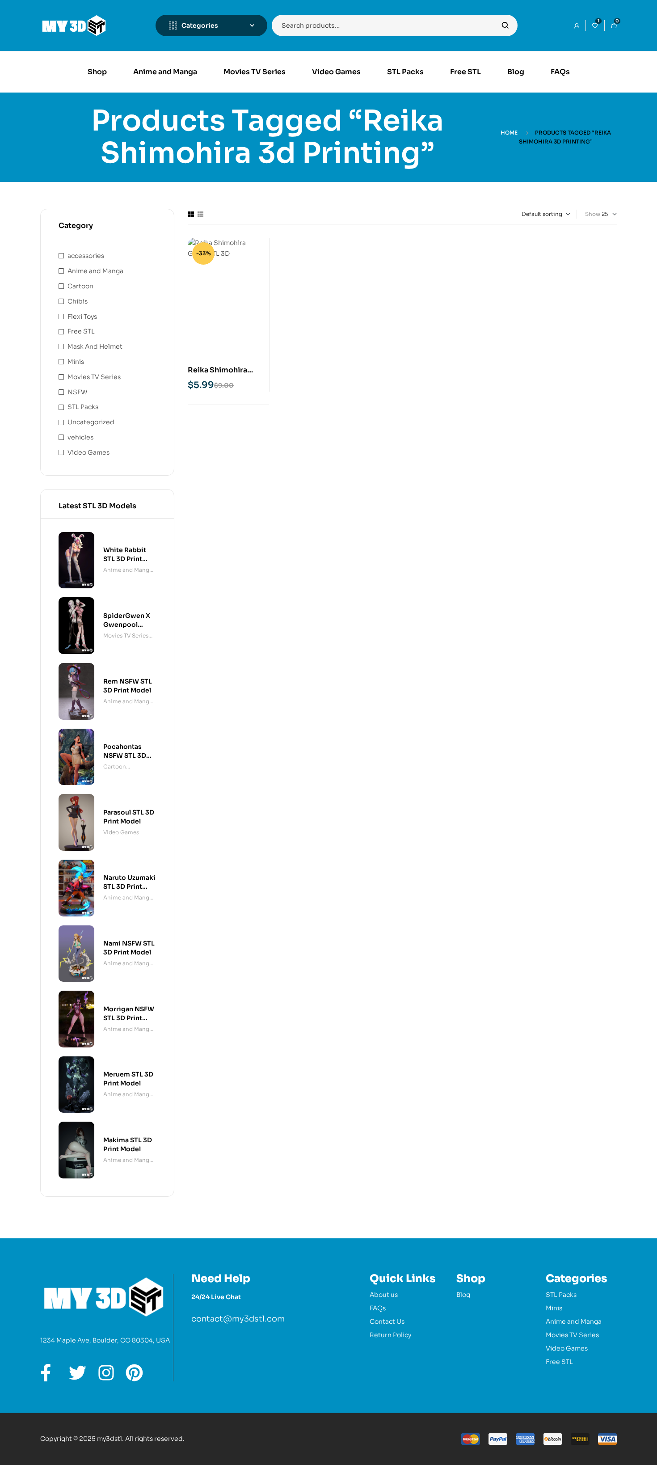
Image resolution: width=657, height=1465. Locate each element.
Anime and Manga (95, 271)
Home (509, 132)
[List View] (200, 214)
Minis (75, 362)
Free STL (81, 331)
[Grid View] (191, 214)
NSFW (77, 392)
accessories (85, 256)
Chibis (77, 301)
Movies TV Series (94, 377)
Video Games (88, 452)
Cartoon (80, 286)
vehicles (80, 437)
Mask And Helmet (94, 346)
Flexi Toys (82, 316)
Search (505, 25)
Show (592, 214)
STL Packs (82, 407)
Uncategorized (90, 422)
